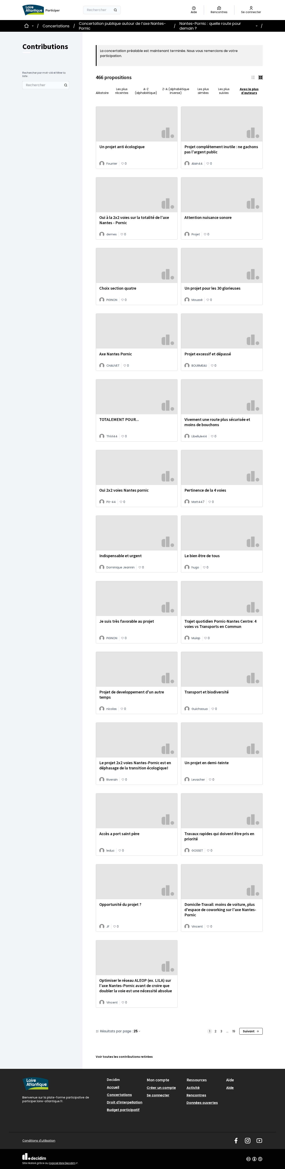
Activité (193, 1087)
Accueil (113, 1087)
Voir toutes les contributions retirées (124, 1057)
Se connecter (158, 1095)
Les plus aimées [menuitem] (203, 91)
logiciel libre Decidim (63, 1163)
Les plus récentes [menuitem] (121, 91)
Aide (230, 1087)
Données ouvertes (202, 1102)
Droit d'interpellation (124, 1102)
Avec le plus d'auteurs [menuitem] (249, 91)
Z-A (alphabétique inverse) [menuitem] (175, 91)
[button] (253, 77)
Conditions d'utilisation (38, 1141)
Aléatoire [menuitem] (102, 93)
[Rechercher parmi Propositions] (65, 85)
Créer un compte (161, 1087)
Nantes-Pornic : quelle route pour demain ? (210, 26)
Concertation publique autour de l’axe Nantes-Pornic (122, 26)
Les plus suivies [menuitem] (224, 91)
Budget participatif (123, 1109)
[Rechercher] (115, 10)
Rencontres (196, 1095)
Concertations (56, 26)
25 (136, 1031)
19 (233, 1031)
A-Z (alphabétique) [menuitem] (146, 91)
